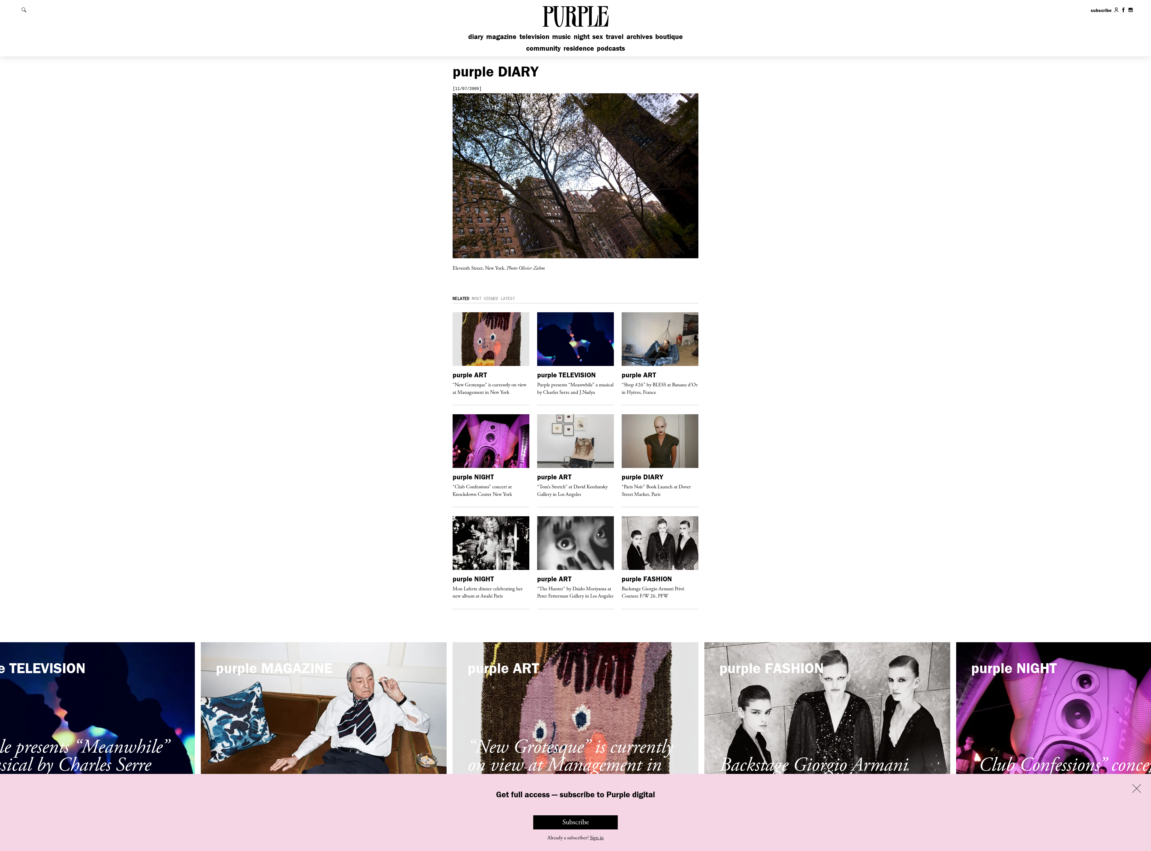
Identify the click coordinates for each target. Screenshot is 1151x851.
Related (461, 298)
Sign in (597, 838)
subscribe (1101, 10)
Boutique (669, 36)
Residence (579, 48)
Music (561, 36)
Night (582, 36)
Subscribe (575, 822)
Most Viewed (485, 298)
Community (543, 48)
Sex (597, 36)
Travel (614, 36)
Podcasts (611, 48)
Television (534, 36)
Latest (508, 298)
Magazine (501, 36)
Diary (475, 36)
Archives (639, 36)
